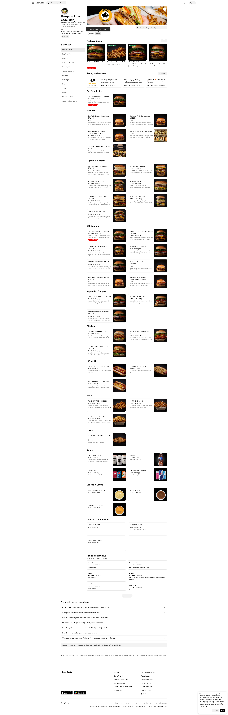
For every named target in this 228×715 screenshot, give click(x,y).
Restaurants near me (148, 672)
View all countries (147, 680)
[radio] (91, 34)
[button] (114, 607)
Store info (65, 36)
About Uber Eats (146, 687)
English (145, 694)
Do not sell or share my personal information (154, 703)
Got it (222, 710)
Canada (64, 645)
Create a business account (123, 687)
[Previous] (162, 40)
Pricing (135, 703)
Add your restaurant (121, 680)
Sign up (192, 3)
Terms (127, 703)
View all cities (145, 676)
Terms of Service (137, 706)
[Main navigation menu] (33, 3)
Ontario (72, 645)
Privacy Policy (118, 703)
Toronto (80, 645)
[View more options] (164, 9)
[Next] (165, 40)
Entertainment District (93, 645)
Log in (185, 3)
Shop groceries (146, 690)
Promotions (118, 690)
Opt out (215, 710)
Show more (128, 596)
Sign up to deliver (120, 683)
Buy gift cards (118, 676)
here (207, 706)
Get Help (117, 672)
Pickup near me (146, 683)
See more (163, 73)
